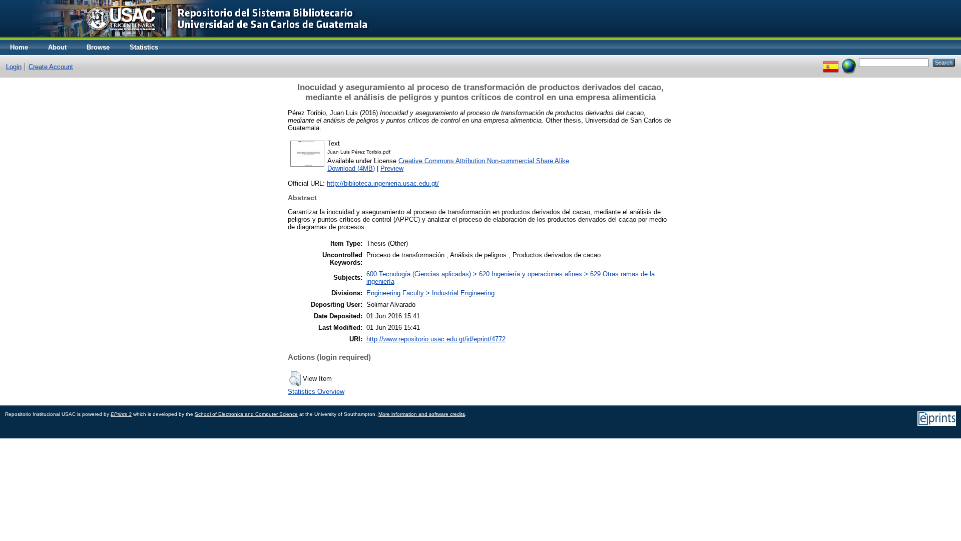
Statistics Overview (316, 391)
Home (19, 47)
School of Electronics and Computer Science (246, 414)
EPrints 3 (121, 414)
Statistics (144, 47)
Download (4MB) (351, 168)
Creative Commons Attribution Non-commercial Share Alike (483, 161)
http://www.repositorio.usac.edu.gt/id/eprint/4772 (436, 339)
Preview (391, 168)
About (57, 47)
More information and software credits (421, 414)
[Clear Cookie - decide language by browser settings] (849, 62)
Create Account (51, 67)
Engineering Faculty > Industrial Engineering (430, 293)
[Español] (831, 62)
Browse (98, 47)
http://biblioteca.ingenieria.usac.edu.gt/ (383, 183)
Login (14, 67)
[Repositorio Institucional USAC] (193, 38)
